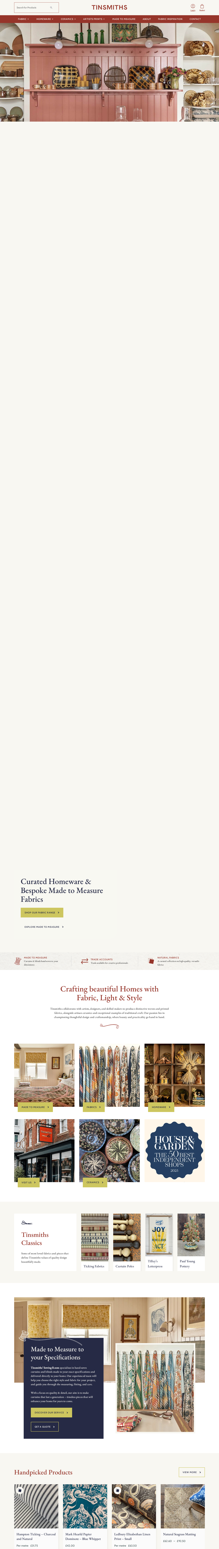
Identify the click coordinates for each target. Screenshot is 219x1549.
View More (190, 1472)
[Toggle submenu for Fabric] (28, 19)
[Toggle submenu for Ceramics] (75, 19)
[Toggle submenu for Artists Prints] (104, 19)
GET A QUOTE (43, 1426)
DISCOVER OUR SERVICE (49, 1412)
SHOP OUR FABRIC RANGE (40, 912)
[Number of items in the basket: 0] (202, 7)
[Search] (51, 7)
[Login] (193, 7)
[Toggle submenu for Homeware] (53, 19)
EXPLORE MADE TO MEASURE (42, 926)
